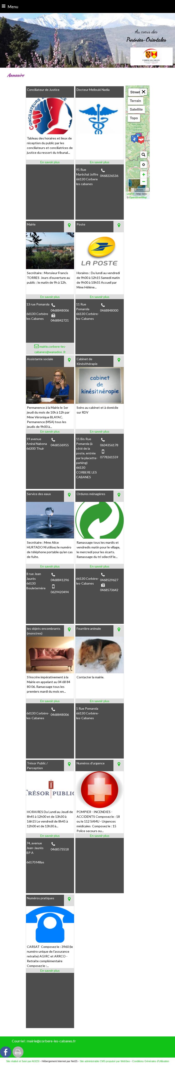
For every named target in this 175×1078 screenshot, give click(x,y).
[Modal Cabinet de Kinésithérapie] (99, 402)
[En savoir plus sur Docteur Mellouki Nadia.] (99, 162)
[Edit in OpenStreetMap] (132, 189)
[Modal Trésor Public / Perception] (50, 807)
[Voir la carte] (69, 226)
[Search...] (143, 154)
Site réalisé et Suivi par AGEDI (22, 1061)
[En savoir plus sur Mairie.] (50, 296)
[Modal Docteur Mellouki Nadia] (99, 133)
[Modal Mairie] (50, 268)
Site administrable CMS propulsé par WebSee (105, 1061)
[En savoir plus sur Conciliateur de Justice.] (50, 162)
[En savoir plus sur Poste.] (99, 296)
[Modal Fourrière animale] (99, 672)
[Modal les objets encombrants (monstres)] (50, 672)
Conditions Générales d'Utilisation (150, 1061)
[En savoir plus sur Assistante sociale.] (50, 431)
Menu (13, 6)
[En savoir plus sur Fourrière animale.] (99, 701)
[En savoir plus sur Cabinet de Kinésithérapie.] (99, 431)
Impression (18, 1052)
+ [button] (143, 174)
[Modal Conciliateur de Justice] (50, 133)
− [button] (143, 181)
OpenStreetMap (138, 197)
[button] (143, 91)
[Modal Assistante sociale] (50, 402)
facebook (5, 1052)
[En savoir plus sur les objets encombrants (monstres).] (50, 701)
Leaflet (130, 193)
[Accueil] (151, 56)
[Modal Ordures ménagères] (99, 537)
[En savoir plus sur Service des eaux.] (50, 566)
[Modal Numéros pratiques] (50, 941)
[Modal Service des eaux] (50, 537)
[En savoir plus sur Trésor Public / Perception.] (50, 835)
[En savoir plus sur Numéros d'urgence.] (99, 835)
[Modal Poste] (99, 268)
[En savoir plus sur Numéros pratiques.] (50, 970)
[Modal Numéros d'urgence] (99, 807)
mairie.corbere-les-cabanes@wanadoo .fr (50, 349)
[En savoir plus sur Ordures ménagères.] (99, 566)
